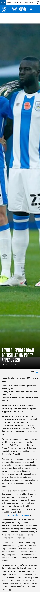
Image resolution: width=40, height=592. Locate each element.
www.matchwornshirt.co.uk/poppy (16, 514)
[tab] (3, 2)
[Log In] (37, 2)
